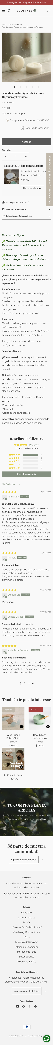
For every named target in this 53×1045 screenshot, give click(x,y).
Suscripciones (26, 956)
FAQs (26, 937)
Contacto (26, 912)
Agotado (26, 141)
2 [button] (25, 683)
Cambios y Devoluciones (26, 932)
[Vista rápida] (21, 726)
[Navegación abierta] (3, 10)
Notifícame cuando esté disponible (49, 180)
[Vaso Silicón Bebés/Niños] (13, 718)
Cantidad (6, 150)
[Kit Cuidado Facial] (13, 759)
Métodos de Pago (26, 951)
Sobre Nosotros (26, 917)
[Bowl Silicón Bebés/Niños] (40, 718)
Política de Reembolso (26, 946)
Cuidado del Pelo (14, 24)
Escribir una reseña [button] (26, 474)
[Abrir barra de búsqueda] (10, 10)
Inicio (4, 24)
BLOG (26, 922)
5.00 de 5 (34, 444)
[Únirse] (42, 859)
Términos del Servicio (26, 942)
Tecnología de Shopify (36, 1036)
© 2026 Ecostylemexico (18, 1036)
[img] (9, 492)
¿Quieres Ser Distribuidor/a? (26, 927)
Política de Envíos (26, 961)
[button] (26, 57)
